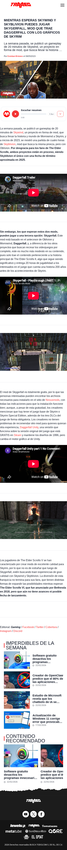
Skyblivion (10, 144)
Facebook (28, 627)
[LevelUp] (18, 826)
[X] (33, 814)
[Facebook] (41, 814)
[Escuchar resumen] (15, 114)
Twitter (40, 627)
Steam (18, 435)
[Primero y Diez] (26, 837)
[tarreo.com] (6, 114)
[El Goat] (37, 837)
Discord (17, 631)
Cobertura (51, 627)
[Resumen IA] (60, 114)
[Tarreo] (34, 826)
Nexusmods (53, 400)
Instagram (5, 631)
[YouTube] (25, 814)
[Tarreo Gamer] (21, 5)
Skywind (18, 132)
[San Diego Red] (35, 831)
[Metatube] (14, 831)
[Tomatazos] (49, 826)
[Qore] (55, 831)
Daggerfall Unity (29, 427)
